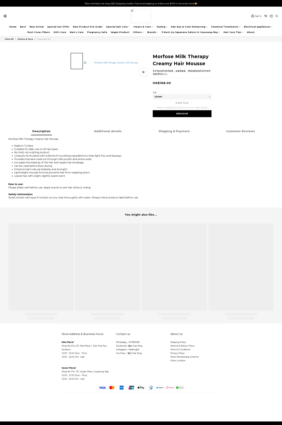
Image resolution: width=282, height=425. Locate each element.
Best (23, 26)
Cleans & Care (142, 26)
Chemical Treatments (224, 26)
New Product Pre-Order (88, 26)
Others (137, 32)
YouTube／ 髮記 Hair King (129, 353)
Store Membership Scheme (184, 357)
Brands (151, 32)
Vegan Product (120, 32)
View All (9, 39)
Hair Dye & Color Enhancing (188, 26)
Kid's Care (60, 32)
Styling (161, 26)
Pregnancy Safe (97, 32)
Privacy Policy (177, 353)
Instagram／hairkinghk (127, 349)
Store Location (178, 360)
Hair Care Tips (232, 32)
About (251, 32)
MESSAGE (182, 113)
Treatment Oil (44, 39)
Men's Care (77, 32)
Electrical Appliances (257, 26)
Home (13, 26)
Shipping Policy (178, 342)
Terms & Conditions (180, 349)
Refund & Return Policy (182, 346)
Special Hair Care (117, 26)
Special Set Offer (58, 26)
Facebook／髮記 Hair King (129, 346)
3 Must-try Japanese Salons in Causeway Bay (190, 32)
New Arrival (37, 26)
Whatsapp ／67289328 (128, 342)
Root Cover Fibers (38, 32)
